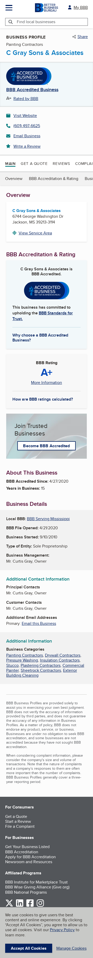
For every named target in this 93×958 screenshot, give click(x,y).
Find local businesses (36, 22)
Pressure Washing (22, 660)
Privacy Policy (62, 930)
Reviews (61, 163)
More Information (46, 382)
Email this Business (39, 623)
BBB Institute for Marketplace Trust (36, 882)
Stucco (12, 665)
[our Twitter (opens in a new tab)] (9, 906)
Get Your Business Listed (27, 847)
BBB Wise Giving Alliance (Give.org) (37, 887)
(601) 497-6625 (26, 125)
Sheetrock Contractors (41, 670)
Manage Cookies (71, 948)
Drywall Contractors (62, 655)
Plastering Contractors (40, 665)
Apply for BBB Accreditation (30, 857)
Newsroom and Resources (28, 862)
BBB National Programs (26, 892)
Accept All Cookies (29, 948)
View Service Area (35, 233)
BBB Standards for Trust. (42, 316)
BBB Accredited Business (32, 90)
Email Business (26, 135)
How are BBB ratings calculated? (42, 399)
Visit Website (25, 115)
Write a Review (27, 146)
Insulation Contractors (60, 660)
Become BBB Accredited (46, 446)
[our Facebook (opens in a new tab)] (30, 906)
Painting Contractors (24, 655)
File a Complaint (20, 826)
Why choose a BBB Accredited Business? (40, 337)
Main (10, 163)
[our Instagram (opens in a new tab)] (40, 906)
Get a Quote (34, 163)
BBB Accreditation (21, 852)
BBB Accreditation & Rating (53, 179)
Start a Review (18, 821)
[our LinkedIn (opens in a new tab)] (20, 906)
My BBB (81, 7)
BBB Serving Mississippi (48, 519)
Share (83, 37)
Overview (13, 179)
